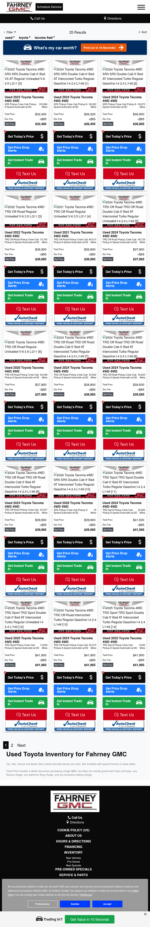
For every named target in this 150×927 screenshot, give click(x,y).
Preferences (42, 904)
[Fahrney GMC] (19, 6)
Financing (73, 847)
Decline (75, 904)
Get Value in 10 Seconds (89, 919)
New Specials (73, 865)
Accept (107, 904)
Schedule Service (49, 7)
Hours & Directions (73, 841)
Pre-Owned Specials (73, 869)
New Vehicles (73, 858)
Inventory (73, 852)
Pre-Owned (73, 861)
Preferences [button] (86, 895)
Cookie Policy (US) (73, 830)
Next (21, 745)
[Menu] (141, 8)
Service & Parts (73, 875)
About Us (73, 835)
